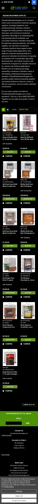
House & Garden (7, 133)
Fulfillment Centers (19, 468)
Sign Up (21, 445)
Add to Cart (10, 152)
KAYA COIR (23, 133)
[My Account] (29, 2)
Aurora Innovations (7, 320)
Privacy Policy (9, 487)
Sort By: (14, 109)
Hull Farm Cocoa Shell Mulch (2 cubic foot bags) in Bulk (10, 232)
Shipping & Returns (19, 448)
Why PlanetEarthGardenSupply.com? (19, 475)
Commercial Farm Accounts (19, 473)
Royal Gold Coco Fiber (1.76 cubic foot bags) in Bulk (10, 373)
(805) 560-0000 (8, 2)
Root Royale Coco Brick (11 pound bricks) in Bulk (8, 279)
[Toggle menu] (3, 7)
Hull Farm (5, 180)
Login (16, 445)
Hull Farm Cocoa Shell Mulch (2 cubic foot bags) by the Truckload (10, 185)
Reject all (19, 496)
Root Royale (6, 273)
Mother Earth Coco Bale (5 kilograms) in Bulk (27, 232)
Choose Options (10, 198)
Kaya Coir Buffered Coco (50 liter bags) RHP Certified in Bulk (28, 138)
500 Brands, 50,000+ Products (19, 465)
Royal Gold (5, 367)
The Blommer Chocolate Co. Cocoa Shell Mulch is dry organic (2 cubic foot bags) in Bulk (27, 279)
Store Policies (6, 454)
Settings (19, 491)
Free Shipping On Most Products (19, 470)
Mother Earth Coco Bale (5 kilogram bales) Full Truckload (28, 185)
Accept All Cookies (19, 500)
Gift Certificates (19, 443)
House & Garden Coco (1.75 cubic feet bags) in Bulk (10, 138)
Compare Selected (29, 404)
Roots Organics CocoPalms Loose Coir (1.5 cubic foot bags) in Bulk (27, 326)
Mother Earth (24, 180)
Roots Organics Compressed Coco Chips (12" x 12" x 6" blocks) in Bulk (9, 326)
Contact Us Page (6, 435)
